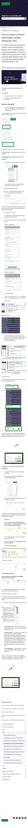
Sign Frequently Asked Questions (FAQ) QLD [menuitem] (14, 752)
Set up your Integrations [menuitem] (7, 727)
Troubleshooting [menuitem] (6, 779)
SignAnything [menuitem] (7, 757)
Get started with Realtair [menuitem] (8, 724)
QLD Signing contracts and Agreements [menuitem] (13, 749)
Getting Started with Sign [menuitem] (9, 735)
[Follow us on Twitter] (17, 818)
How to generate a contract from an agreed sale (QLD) (13, 720)
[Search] (25, 18)
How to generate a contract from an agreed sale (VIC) (13, 705)
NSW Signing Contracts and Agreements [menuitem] (13, 738)
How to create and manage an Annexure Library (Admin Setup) (13, 716)
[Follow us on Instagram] (20, 818)
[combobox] (13, 18)
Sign (10, 27)
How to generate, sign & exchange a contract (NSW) (13, 708)
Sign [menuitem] (3, 732)
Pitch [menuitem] (3, 729)
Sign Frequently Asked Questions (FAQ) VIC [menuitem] (14, 746)
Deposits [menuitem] (4, 768)
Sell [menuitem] (3, 765)
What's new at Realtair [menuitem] (7, 771)
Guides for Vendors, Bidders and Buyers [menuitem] (11, 774)
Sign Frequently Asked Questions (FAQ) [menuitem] (13, 763)
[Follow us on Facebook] (14, 818)
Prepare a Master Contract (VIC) (8, 712)
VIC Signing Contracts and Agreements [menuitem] (13, 743)
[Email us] (25, 818)
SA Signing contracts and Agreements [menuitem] (12, 760)
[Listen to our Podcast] (22, 818)
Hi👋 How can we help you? (11, 16)
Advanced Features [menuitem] (6, 777)
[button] (25, 724)
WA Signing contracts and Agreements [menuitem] (13, 754)
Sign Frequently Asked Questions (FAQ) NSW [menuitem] (14, 741)
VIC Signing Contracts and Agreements (10, 30)
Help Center (4, 27)
